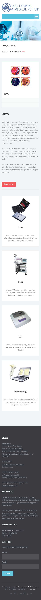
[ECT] (20, 319)
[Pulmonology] (20, 374)
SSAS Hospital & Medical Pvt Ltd (27, 587)
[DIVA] (20, 76)
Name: (4, 552)
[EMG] (20, 264)
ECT (20, 337)
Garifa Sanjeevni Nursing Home (12, 530)
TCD (20, 227)
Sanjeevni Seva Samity (9, 533)
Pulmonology (20, 391)
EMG (20, 282)
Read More (8, 184)
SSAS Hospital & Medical (10, 51)
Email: (4, 562)
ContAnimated (31, 589)
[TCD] (20, 210)
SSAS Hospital (6, 536)
